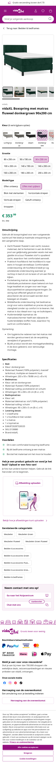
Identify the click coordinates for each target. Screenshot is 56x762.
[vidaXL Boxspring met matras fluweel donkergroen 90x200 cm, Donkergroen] (28, 60)
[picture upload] (28, 501)
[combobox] (28, 19)
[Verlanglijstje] (43, 11)
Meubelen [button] (8, 534)
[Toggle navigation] (5, 11)
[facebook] (4, 683)
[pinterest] (15, 683)
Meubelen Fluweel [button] (12, 541)
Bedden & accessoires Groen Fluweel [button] (17, 570)
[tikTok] (21, 683)
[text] (9, 216)
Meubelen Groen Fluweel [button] (36, 541)
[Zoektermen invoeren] (50, 19)
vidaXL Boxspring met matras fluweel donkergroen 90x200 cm (27, 110)
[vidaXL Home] (18, 11)
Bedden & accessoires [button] (13, 548)
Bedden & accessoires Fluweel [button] (17, 563)
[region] (28, 736)
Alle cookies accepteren (28, 747)
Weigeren (28, 753)
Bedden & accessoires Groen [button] (16, 555)
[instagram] (10, 683)
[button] (8, 138)
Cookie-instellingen (28, 759)
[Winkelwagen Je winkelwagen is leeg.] (50, 11)
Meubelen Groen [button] (25, 534)
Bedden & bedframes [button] (13, 577)
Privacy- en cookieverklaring (22, 742)
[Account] (35, 11)
